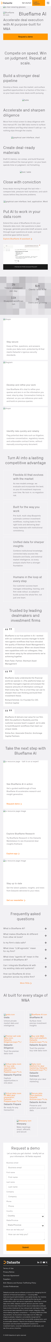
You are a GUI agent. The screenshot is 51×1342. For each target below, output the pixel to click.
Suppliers (7, 1279)
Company (10, 1192)
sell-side (33, 1308)
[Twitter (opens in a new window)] (47, 1262)
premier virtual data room (25, 1315)
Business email (12, 1163)
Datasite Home (7, 3)
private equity (36, 1326)
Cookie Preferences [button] (11, 1286)
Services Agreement (11, 1276)
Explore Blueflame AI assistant (16, 239)
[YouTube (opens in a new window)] (44, 1262)
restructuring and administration (14, 1297)
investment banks (9, 1326)
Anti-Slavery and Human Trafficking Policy (19, 1283)
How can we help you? (15, 1230)
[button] (26, 3)
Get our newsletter (15, 900)
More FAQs (25, 983)
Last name (10, 1182)
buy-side (24, 1308)
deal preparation (17, 1310)
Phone (8, 1201)
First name (10, 1172)
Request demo (13, 804)
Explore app (12, 854)
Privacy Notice (8, 1272)
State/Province (12, 1220)
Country (9, 1211)
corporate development (23, 1326)
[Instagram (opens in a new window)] (41, 1262)
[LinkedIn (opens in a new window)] (38, 1262)
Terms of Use (8, 1268)
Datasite (6, 1292)
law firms (6, 1328)
